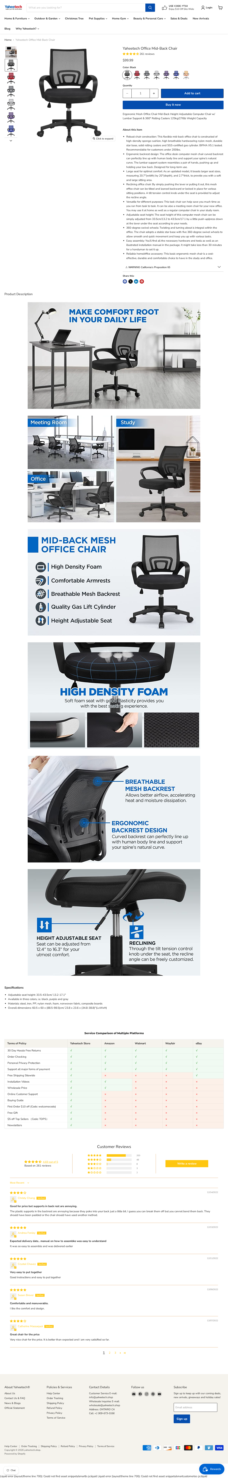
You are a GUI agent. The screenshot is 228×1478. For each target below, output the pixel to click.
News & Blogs (12, 1403)
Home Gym (119, 18)
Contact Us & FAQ (14, 1398)
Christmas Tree (74, 18)
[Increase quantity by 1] (154, 93)
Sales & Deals (178, 18)
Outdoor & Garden (46, 18)
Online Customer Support (22, 1094)
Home (8, 39)
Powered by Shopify (14, 1453)
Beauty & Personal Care (148, 18)
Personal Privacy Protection (23, 1063)
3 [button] (115, 1353)
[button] (11, 52)
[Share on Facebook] (125, 281)
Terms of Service (56, 1417)
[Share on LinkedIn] (136, 281)
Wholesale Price (17, 1088)
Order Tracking (55, 1398)
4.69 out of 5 (50, 1162)
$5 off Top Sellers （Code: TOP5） (28, 1119)
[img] (18, 1193)
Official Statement (14, 1408)
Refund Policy (54, 1408)
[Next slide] (10, 140)
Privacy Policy (54, 1413)
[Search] (150, 8)
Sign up (182, 1419)
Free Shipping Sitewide (21, 1075)
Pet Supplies (97, 18)
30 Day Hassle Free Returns (24, 1050)
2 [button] (109, 1353)
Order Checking (16, 1057)
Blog (7, 28)
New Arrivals (201, 18)
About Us (9, 1393)
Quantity (127, 85)
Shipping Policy (55, 1403)
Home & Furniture (16, 18)
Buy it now (173, 105)
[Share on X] (130, 281)
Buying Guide (15, 1100)
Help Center (53, 1393)
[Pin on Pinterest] (142, 281)
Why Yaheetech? (26, 28)
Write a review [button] (187, 1164)
